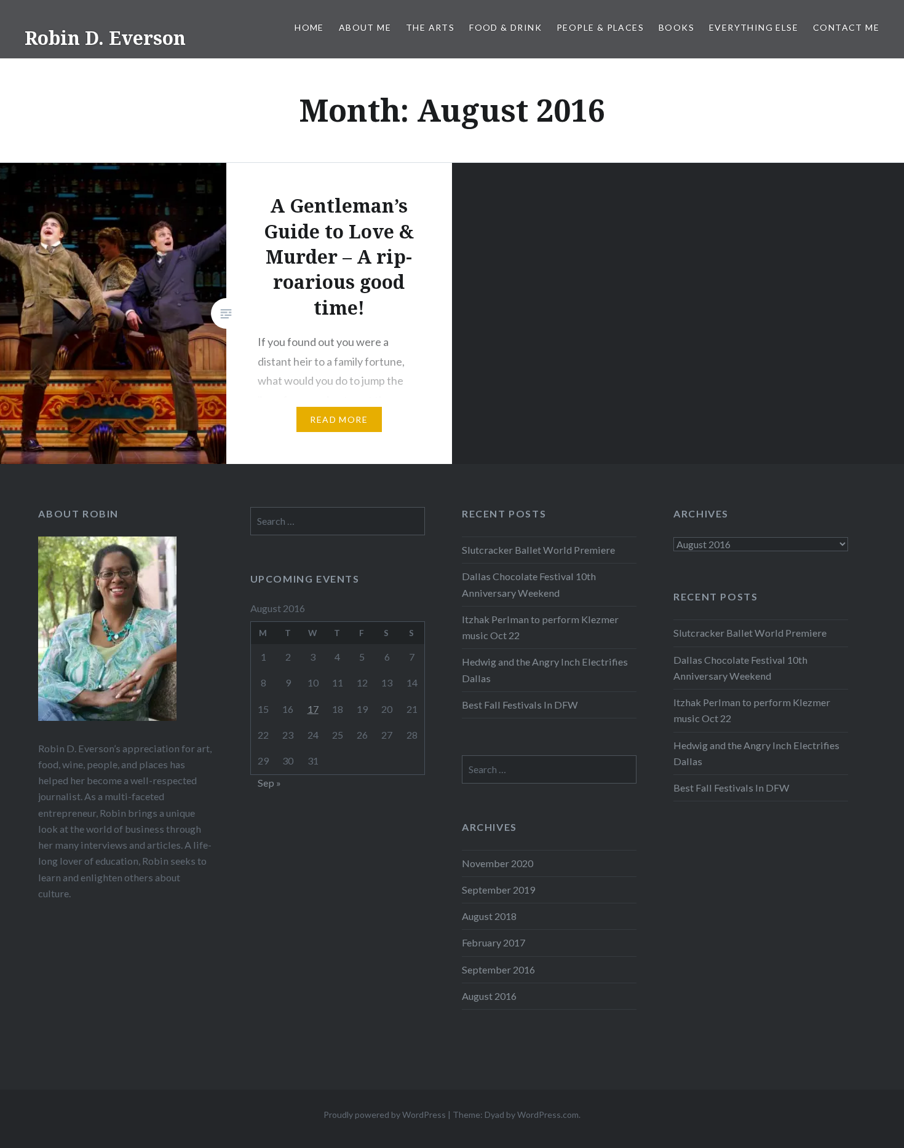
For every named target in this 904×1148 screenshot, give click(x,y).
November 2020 (497, 863)
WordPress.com (548, 1114)
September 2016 (498, 969)
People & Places (600, 27)
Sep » (269, 782)
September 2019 (498, 889)
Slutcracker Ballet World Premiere (538, 550)
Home (309, 27)
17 (313, 709)
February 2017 (493, 942)
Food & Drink (505, 27)
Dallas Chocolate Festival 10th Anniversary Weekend (529, 584)
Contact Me (846, 27)
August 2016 (489, 996)
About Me (365, 27)
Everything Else (753, 27)
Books (676, 27)
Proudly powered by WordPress (384, 1114)
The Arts (430, 27)
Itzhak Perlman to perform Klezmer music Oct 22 (540, 627)
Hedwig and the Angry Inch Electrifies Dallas (545, 669)
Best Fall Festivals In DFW (520, 704)
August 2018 (489, 916)
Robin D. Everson (105, 37)
